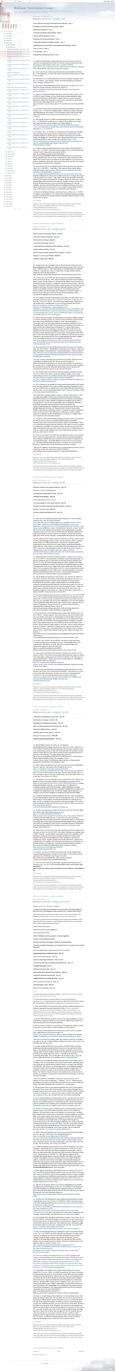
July (9, 159)
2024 (7, 38)
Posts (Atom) (43, 1355)
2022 (7, 43)
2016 (7, 187)
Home (58, 1351)
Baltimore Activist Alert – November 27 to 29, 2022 (52, 902)
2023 (7, 40)
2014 (7, 192)
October (10, 152)
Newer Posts (36, 1351)
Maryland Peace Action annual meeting (16, 87)
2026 (7, 33)
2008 (7, 206)
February (10, 170)
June (9, 161)
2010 (7, 201)
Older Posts (81, 1351)
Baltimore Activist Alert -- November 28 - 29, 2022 (51, 712)
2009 (7, 204)
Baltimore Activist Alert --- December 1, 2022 (50, 19)
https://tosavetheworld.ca (50, 1181)
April (9, 166)
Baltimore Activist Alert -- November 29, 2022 (50, 482)
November (10, 47)
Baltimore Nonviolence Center (33, 8)
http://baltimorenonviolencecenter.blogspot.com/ (46, 692)
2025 (7, 36)
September (10, 154)
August (9, 156)
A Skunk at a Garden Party (13, 72)
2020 (7, 178)
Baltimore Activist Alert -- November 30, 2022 (50, 229)
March (9, 168)
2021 (7, 176)
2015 (7, 190)
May (9, 163)
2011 (7, 199)
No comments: (59, 223)
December (10, 45)
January (10, 173)
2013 (7, 194)
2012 (7, 197)
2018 (7, 183)
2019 (7, 180)
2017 (7, 185)
